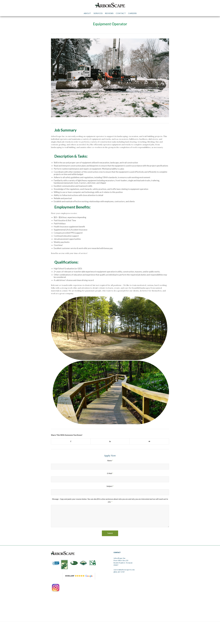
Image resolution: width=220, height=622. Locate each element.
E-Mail (110, 473)
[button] (79, 576)
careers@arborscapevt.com (124, 570)
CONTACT (117, 552)
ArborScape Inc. (120, 558)
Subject (110, 486)
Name (110, 460)
